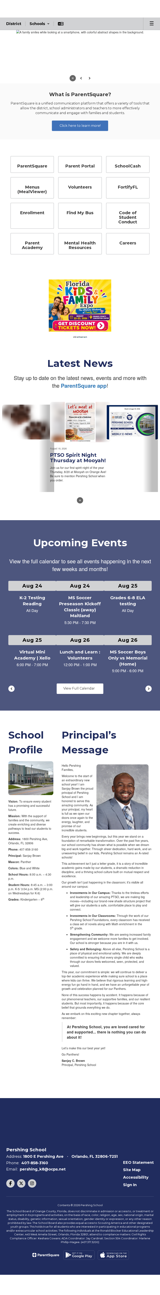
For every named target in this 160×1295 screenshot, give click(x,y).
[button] (39, 24)
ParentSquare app (84, 381)
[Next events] (148, 687)
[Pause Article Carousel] (80, 499)
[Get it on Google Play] (79, 1253)
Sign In (130, 1183)
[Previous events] (11, 687)
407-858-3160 (34, 1161)
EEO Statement (138, 1161)
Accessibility (136, 1176)
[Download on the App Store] (113, 1253)
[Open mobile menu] (151, 24)
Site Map (131, 1168)
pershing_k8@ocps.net (43, 1167)
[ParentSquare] (45, 1253)
